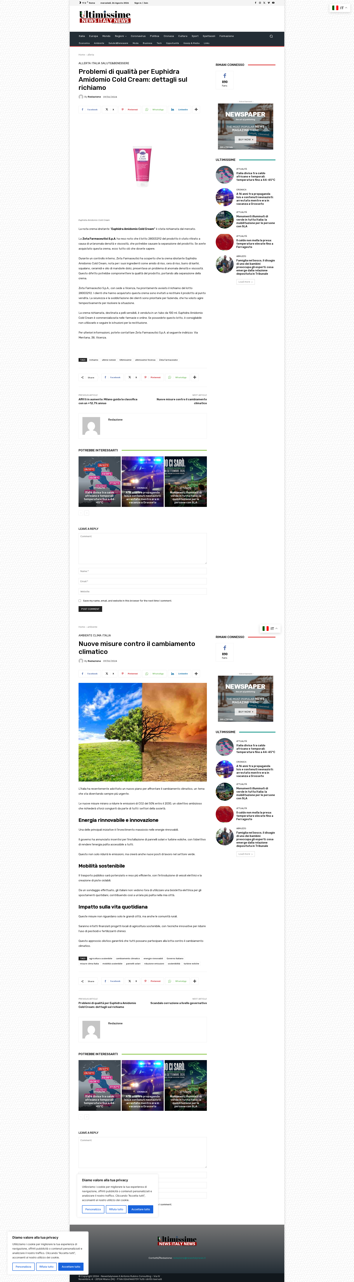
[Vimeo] (269, 3)
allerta (90, 54)
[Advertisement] (207, 19)
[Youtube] (273, 3)
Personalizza (23, 1266)
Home (82, 54)
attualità (99, 488)
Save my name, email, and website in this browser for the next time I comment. (127, 600)
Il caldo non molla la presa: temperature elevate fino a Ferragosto (254, 244)
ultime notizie (109, 359)
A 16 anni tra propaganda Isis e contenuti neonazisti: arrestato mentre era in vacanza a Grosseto (142, 497)
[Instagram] (260, 3)
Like (225, 73)
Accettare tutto (71, 1266)
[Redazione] (81, 96)
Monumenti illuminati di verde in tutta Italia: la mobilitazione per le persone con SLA (186, 497)
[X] (264, 3)
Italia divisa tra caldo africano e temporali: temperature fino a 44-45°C (99, 497)
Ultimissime (125, 359)
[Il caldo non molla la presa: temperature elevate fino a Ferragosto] (225, 242)
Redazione (94, 97)
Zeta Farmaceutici (168, 359)
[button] (271, 36)
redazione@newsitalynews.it (189, 1258)
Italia (96, 63)
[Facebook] (255, 3)
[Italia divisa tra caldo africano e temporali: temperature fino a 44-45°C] (100, 481)
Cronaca (142, 488)
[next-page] (86, 513)
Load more (244, 281)
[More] (196, 109)
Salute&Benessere (115, 63)
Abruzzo (241, 256)
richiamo (93, 359)
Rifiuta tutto (46, 1266)
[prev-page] (81, 513)
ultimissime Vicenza (145, 359)
